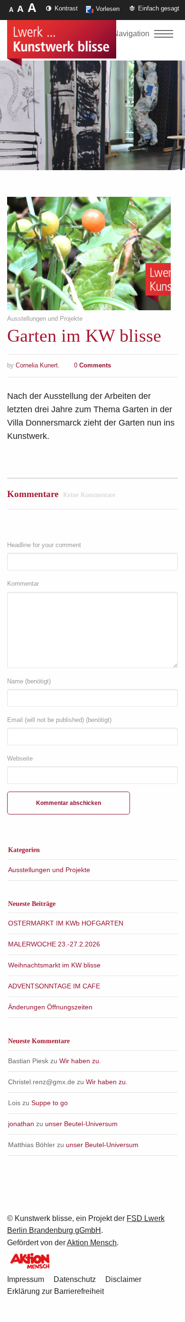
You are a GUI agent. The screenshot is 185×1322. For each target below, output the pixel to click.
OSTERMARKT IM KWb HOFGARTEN (65, 923)
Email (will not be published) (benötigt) (59, 719)
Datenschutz (75, 1279)
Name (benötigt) (29, 681)
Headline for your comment (44, 545)
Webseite (20, 758)
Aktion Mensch (92, 1243)
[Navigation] (163, 34)
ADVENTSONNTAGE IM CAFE (54, 986)
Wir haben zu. (80, 1061)
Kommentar (23, 583)
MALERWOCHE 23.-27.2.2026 (54, 944)
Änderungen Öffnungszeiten (50, 1007)
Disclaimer (123, 1279)
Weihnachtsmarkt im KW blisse (54, 965)
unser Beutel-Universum (81, 1124)
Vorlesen (108, 8)
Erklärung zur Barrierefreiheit (55, 1291)
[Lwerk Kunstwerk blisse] (61, 43)
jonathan (21, 1124)
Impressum (25, 1279)
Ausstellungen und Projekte (45, 318)
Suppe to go (49, 1103)
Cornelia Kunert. (38, 365)
